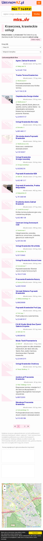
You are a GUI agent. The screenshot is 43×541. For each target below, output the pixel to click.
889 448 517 (21, 131)
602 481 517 (21, 180)
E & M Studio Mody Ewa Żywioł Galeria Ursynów (28, 325)
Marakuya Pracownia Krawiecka (24, 403)
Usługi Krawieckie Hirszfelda (28, 246)
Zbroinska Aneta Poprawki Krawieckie (27, 137)
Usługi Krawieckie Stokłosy (27, 364)
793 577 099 (21, 274)
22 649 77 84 (21, 70)
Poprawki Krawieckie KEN (26, 174)
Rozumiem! (35, 533)
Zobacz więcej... (36, 39)
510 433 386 (21, 418)
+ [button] (4, 486)
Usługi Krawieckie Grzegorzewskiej (23, 158)
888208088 (21, 302)
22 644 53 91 (21, 359)
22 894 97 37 (21, 117)
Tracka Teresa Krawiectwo (27, 75)
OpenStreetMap (36, 526)
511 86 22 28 (21, 91)
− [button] (4, 489)
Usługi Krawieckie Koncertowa (28, 260)
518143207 (21, 152)
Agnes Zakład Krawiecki (26, 61)
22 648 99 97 (21, 319)
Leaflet (28, 526)
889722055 (21, 397)
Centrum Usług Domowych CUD (27, 224)
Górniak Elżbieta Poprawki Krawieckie (27, 292)
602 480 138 (21, 218)
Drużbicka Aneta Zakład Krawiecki (26, 203)
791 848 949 (21, 197)
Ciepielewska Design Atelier (27, 96)
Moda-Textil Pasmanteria (26, 341)
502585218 (21, 169)
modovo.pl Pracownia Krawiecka (25, 378)
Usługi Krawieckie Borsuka (27, 122)
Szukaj (37, 14)
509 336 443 (21, 241)
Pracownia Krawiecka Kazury (28, 279)
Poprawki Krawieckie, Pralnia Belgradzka (28, 186)
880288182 (21, 336)
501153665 (21, 255)
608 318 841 (21, 286)
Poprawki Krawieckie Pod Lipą (28, 308)
